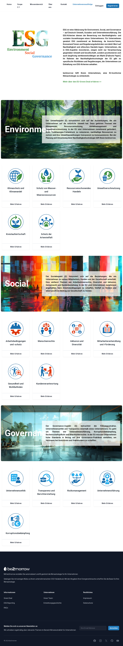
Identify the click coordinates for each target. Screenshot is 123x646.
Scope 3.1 (19, 5)
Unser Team (48, 598)
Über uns (50, 5)
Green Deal (8, 598)
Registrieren (113, 6)
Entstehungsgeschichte (53, 603)
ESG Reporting (9, 603)
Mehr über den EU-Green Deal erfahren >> (82, 82)
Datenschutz (88, 603)
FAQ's (6, 608)
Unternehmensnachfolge (82, 4)
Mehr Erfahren (16, 204)
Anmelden (114, 628)
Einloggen (99, 6)
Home (9, 4)
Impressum (87, 598)
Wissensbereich (36, 4)
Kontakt (64, 4)
